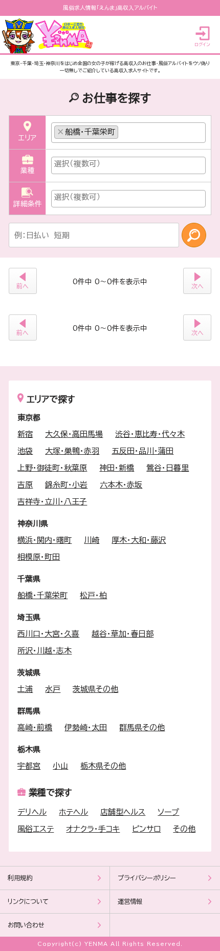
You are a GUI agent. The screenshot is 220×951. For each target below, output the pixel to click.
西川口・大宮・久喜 (48, 634)
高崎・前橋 (34, 727)
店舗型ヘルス (122, 812)
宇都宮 (28, 766)
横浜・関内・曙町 (44, 540)
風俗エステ (35, 829)
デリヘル (32, 812)
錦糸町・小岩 (66, 485)
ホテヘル (73, 812)
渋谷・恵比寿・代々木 (150, 434)
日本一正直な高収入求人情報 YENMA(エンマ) (49, 36)
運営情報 (130, 901)
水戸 (52, 689)
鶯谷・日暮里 (167, 468)
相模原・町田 (38, 557)
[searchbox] (123, 129)
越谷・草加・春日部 (122, 634)
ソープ (168, 812)
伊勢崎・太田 (85, 727)
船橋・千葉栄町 (42, 595)
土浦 (25, 689)
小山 (60, 766)
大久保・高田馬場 (74, 434)
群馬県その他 (142, 727)
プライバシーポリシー (147, 878)
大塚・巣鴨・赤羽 (72, 451)
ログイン (202, 44)
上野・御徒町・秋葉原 (52, 468)
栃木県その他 (103, 766)
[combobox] (128, 132)
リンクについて (28, 901)
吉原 (25, 485)
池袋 (25, 451)
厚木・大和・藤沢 (139, 540)
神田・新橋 (116, 468)
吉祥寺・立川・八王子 (52, 501)
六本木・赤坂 (121, 485)
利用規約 (20, 878)
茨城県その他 (95, 689)
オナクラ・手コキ (93, 829)
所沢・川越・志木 (44, 650)
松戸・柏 (93, 595)
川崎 (91, 540)
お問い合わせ (26, 925)
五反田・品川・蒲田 (142, 451)
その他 (184, 829)
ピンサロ (146, 829)
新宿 (25, 434)
